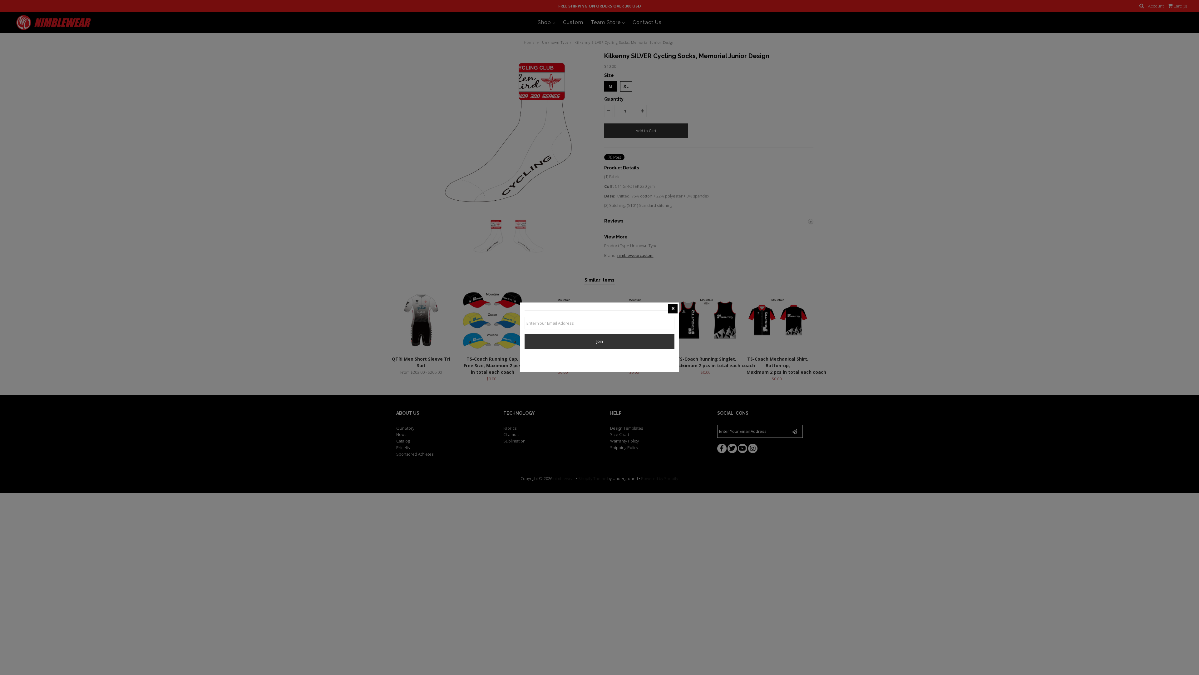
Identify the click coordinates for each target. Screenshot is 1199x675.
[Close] (673, 308)
